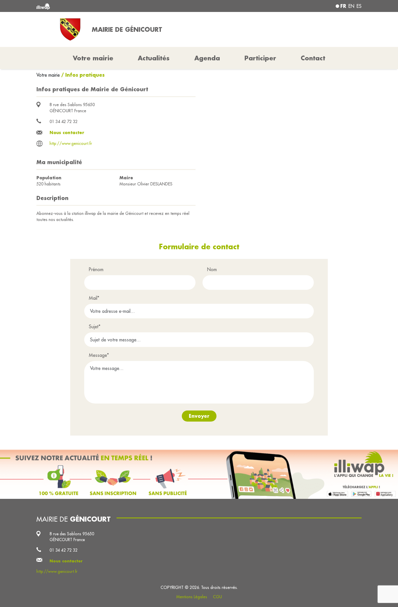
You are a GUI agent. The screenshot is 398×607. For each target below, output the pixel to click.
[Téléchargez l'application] (199, 474)
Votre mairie (48, 75)
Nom (212, 269)
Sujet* (95, 326)
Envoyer (199, 416)
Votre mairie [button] (93, 58)
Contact (313, 58)
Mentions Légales (191, 596)
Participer (260, 58)
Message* (99, 355)
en (351, 6)
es (359, 6)
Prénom (96, 269)
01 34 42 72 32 (64, 121)
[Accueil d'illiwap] (102, 6)
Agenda (207, 58)
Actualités (154, 58)
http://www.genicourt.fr (71, 143)
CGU (217, 596)
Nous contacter (67, 132)
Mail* (94, 298)
